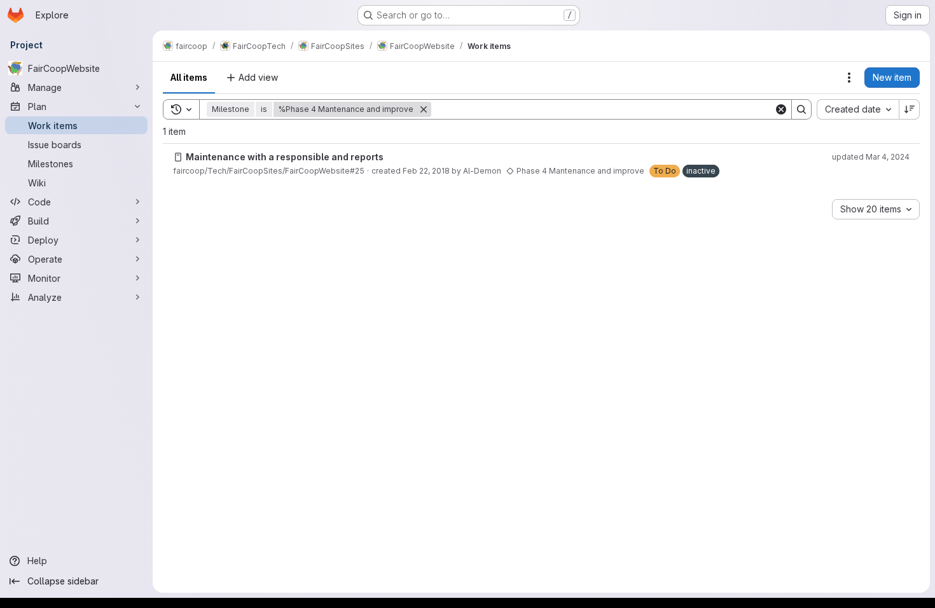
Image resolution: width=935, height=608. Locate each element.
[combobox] (858, 109)
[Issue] (178, 157)
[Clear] (781, 109)
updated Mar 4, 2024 (871, 157)
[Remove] (423, 109)
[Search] (801, 109)
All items (188, 77)
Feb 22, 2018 (426, 171)
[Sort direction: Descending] (909, 109)
